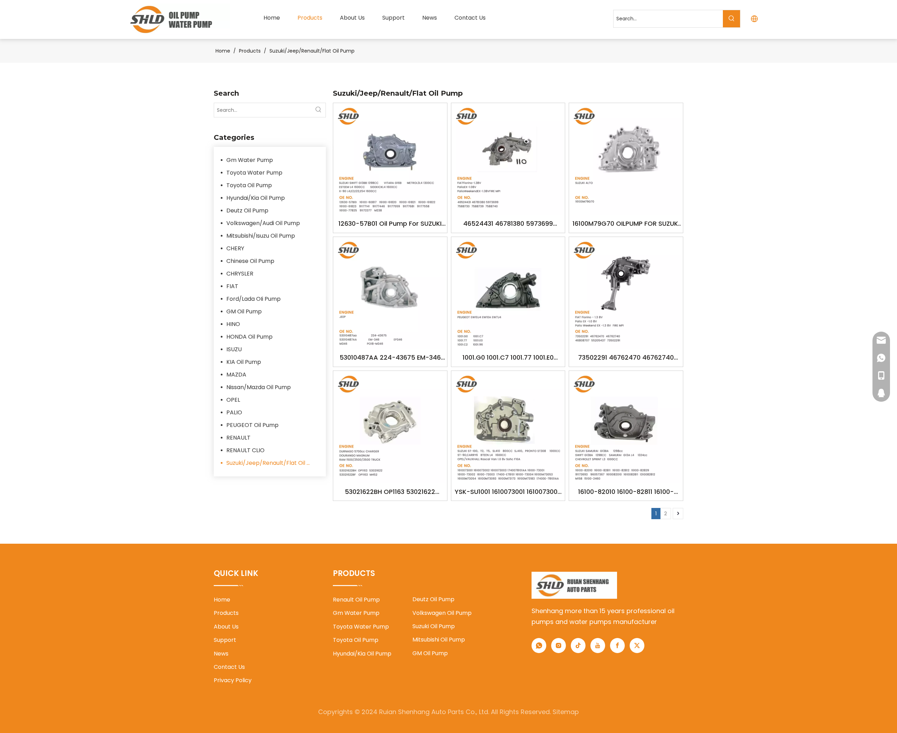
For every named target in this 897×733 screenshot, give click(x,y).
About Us (226, 627)
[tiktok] (578, 645)
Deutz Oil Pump (247, 210)
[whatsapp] (539, 645)
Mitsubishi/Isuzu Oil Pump (260, 236)
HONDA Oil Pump (249, 337)
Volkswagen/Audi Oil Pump (263, 223)
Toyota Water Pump (254, 173)
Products (226, 613)
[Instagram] (558, 645)
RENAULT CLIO (245, 450)
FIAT (232, 286)
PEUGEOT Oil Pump (252, 425)
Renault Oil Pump (356, 600)
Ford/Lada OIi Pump (253, 299)
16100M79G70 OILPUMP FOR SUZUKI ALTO (626, 224)
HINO (233, 324)
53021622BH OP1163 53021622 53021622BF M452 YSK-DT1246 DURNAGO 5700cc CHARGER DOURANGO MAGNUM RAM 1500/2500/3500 (390, 492)
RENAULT (238, 438)
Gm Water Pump (249, 160)
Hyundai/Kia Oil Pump (255, 198)
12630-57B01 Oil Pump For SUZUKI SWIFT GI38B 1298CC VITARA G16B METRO (390, 224)
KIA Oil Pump (243, 362)
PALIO (234, 412)
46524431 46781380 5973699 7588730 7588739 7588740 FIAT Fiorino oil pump (508, 224)
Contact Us (229, 667)
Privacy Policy (233, 680)
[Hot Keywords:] (731, 18)
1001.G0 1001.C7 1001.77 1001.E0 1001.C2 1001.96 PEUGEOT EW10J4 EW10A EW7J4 (508, 358)
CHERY (235, 248)
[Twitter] (637, 645)
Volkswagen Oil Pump (442, 613)
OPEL (233, 400)
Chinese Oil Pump (250, 261)
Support (225, 640)
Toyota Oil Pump (249, 185)
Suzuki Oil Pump (433, 626)
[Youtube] (597, 645)
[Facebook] (617, 645)
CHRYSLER (239, 274)
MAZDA (236, 375)
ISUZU (234, 349)
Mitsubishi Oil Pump (438, 640)
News (221, 654)
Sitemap (566, 711)
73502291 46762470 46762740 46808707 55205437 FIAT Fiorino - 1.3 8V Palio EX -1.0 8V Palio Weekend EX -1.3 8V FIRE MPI (626, 358)
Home (222, 600)
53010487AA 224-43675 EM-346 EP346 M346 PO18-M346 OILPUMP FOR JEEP (389, 358)
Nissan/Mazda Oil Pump (258, 387)
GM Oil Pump (244, 311)
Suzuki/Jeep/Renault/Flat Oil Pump (272, 463)
